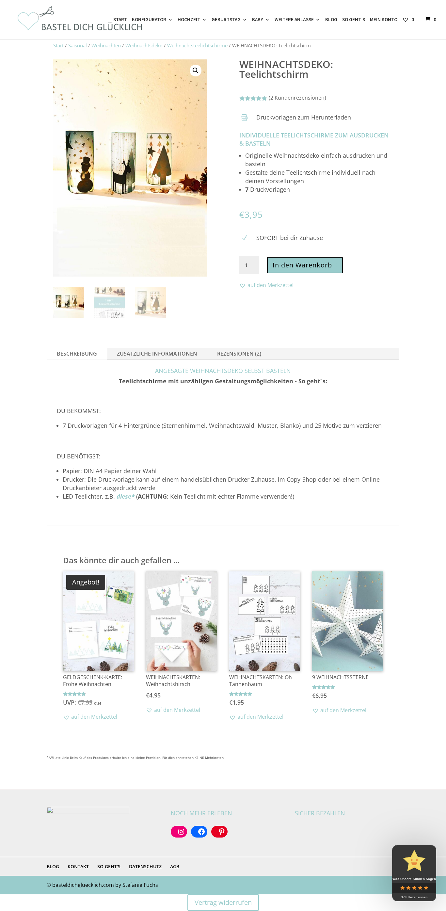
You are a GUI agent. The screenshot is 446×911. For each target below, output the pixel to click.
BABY (257, 20)
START (120, 20)
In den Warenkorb (302, 265)
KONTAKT (78, 866)
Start (58, 45)
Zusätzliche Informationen (157, 353)
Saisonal (77, 45)
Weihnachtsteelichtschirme (197, 45)
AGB (174, 866)
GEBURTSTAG (226, 20)
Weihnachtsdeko (144, 45)
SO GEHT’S (353, 20)
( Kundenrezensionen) (297, 97)
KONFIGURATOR (149, 20)
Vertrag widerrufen (223, 902)
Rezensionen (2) (239, 353)
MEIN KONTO (383, 20)
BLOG (331, 20)
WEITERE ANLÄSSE (294, 20)
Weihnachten (106, 45)
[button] (195, 70)
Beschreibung (77, 353)
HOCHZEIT (189, 20)
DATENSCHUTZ (145, 866)
